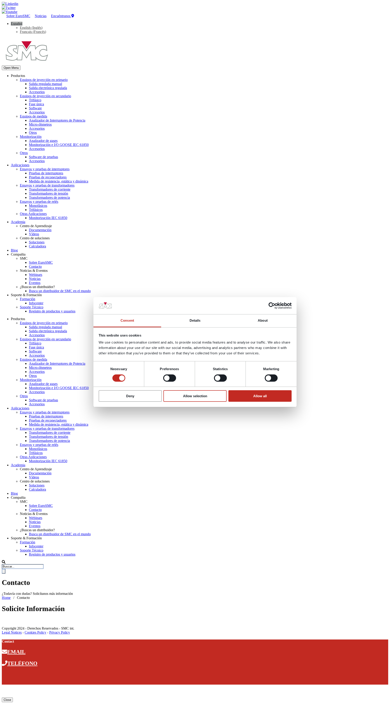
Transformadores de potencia (49, 197)
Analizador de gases (43, 141)
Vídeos (34, 234)
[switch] (169, 378)
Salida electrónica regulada (48, 88)
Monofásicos (38, 206)
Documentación (40, 230)
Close (7, 700)
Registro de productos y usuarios (52, 311)
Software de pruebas (43, 157)
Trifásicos (36, 210)
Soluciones (36, 242)
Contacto (35, 266)
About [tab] (263, 320)
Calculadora (37, 246)
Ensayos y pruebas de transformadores (47, 185)
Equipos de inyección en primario (44, 80)
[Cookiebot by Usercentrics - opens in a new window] (272, 305)
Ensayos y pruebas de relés (39, 201)
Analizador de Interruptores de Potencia (57, 120)
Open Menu (11, 67)
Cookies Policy (35, 632)
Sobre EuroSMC (18, 16)
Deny (130, 396)
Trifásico (35, 100)
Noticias (40, 16)
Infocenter (36, 303)
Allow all (260, 396)
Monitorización (31, 136)
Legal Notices (12, 632)
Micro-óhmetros (40, 124)
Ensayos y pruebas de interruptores (45, 169)
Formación (27, 299)
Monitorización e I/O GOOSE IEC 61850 (59, 145)
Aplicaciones (20, 165)
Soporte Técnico (31, 307)
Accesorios (37, 92)
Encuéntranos (61, 16)
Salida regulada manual (45, 84)
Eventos (34, 283)
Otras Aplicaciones (33, 214)
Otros (33, 132)
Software (35, 108)
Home (6, 598)
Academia (18, 222)
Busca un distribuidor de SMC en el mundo (60, 291)
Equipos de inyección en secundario (45, 96)
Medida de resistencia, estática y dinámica (58, 181)
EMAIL (16, 652)
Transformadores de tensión (48, 193)
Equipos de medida (33, 116)
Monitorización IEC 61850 (48, 218)
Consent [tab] (127, 320)
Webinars (35, 275)
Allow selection (195, 396)
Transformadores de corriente (49, 189)
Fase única (36, 104)
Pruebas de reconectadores (48, 177)
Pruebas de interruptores (46, 173)
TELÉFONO (22, 663)
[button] (16, 23)
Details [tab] (195, 320)
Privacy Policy (59, 632)
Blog (14, 250)
